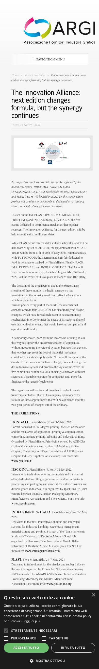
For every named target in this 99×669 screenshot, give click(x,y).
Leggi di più (31, 621)
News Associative (35, 75)
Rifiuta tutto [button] (73, 648)
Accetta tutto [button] (26, 648)
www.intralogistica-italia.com (42, 551)
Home (15, 75)
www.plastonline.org (59, 584)
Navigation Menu (50, 59)
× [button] (93, 595)
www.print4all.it (21, 461)
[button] (49, 660)
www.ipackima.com (23, 503)
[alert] (49, 629)
